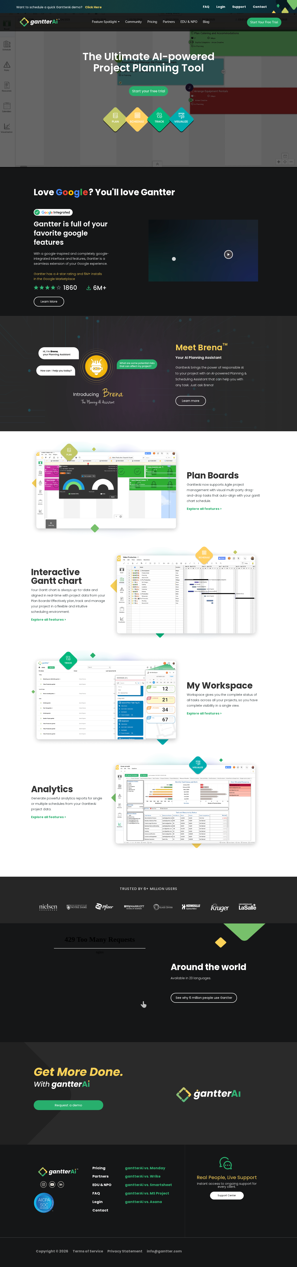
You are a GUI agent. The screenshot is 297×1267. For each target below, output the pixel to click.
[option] (48, 907)
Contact (260, 7)
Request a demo (68, 1105)
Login (220, 7)
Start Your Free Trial (264, 22)
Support (239, 7)
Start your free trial (148, 91)
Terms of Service (88, 1251)
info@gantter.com (164, 1251)
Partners (169, 22)
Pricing (152, 22)
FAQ (206, 7)
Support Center (227, 1195)
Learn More (49, 301)
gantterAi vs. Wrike (142, 1176)
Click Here (93, 7)
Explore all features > (204, 509)
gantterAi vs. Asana (143, 1201)
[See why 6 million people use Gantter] (204, 993)
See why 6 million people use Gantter (204, 998)
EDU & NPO (188, 22)
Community (133, 22)
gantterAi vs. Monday (145, 1168)
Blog (206, 22)
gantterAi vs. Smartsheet (148, 1184)
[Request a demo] (68, 1099)
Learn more (190, 401)
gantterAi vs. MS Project (147, 1193)
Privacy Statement (124, 1251)
